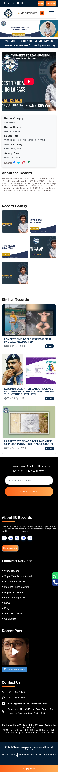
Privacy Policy (26, 754)
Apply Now (29, 768)
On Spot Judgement (14, 597)
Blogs (7, 608)
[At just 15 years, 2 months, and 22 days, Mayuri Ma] (15, 651)
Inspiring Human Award (16, 587)
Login (40, 3)
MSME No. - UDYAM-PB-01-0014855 (20, 730)
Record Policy (9, 754)
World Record (11, 571)
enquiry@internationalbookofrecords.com (28, 703)
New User (51, 3)
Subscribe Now (29, 491)
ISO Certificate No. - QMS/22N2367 (37, 732)
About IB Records (13, 613)
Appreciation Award (14, 592)
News (7, 603)
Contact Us (10, 619)
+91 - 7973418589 (16, 692)
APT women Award (14, 581)
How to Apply (10, 548)
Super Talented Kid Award (18, 576)
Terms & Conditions (45, 754)
